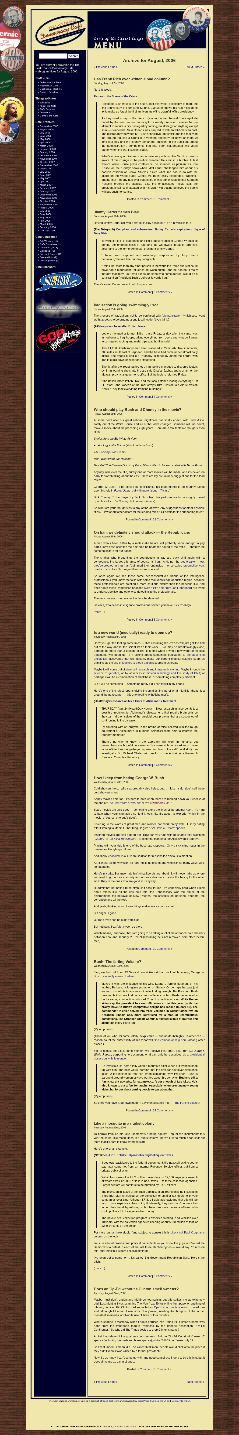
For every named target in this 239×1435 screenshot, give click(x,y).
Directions (45, 112)
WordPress (143, 1401)
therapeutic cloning (167, 669)
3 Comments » (163, 292)
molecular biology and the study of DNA (173, 673)
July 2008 (45, 132)
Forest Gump (122, 490)
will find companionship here (168, 1040)
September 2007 (49, 165)
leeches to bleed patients (138, 662)
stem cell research (137, 669)
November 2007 (48, 158)
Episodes (45, 102)
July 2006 (45, 211)
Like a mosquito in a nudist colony (124, 1123)
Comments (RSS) (181, 1401)
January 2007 (47, 191)
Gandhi (99, 838)
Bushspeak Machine (51, 89)
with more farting (147, 490)
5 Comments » (163, 765)
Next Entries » (196, 67)
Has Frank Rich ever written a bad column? (132, 79)
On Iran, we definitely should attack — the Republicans (142, 532)
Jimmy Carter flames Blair (116, 212)
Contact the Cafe (49, 115)
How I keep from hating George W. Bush (129, 778)
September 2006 (49, 204)
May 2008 (45, 139)
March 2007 (46, 185)
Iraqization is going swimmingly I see (126, 305)
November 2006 (48, 198)
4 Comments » (163, 396)
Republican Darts (49, 85)
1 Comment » (162, 199)
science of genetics (106, 673)
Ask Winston (46, 241)
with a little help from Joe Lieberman (168, 588)
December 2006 (48, 194)
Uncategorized (48, 260)
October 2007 (47, 162)
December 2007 (48, 155)
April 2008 (45, 142)
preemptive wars (194, 565)
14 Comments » (163, 1110)
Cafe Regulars (47, 109)
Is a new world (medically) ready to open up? (133, 633)
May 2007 (45, 178)
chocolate (114, 856)
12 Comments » (163, 519)
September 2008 (49, 126)
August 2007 (47, 168)
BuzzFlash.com (110, 1401)
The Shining (121, 501)
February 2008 (48, 149)
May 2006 (45, 217)
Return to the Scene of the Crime (115, 96)
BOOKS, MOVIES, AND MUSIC (120, 1426)
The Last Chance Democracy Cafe (57, 66)
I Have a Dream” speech (169, 828)
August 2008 (47, 129)
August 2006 (47, 207)
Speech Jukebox (49, 92)
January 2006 (47, 230)
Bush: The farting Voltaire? (117, 962)
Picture (165, 490)
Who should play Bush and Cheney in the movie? (137, 410)
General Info (46, 257)
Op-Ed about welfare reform (171, 1307)
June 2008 (46, 136)
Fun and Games (48, 254)
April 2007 (45, 181)
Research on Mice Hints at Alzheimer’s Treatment (143, 701)
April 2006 (45, 220)
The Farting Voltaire (187, 1102)
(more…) (99, 612)
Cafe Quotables (48, 244)
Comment (146, 199)
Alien (189, 809)
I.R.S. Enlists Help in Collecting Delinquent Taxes (141, 1155)
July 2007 (45, 172)
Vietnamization (171, 315)
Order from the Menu (51, 82)
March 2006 (46, 224)
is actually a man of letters (118, 976)
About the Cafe (48, 106)
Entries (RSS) (158, 1401)
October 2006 (47, 201)
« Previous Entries (105, 67)
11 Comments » (163, 948)
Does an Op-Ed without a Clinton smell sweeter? (136, 1289)
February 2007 (48, 188)
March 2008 (46, 145)
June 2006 (46, 214)
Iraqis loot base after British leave (122, 326)
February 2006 (48, 227)
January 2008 (47, 152)
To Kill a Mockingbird (123, 838)
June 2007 (46, 175)
